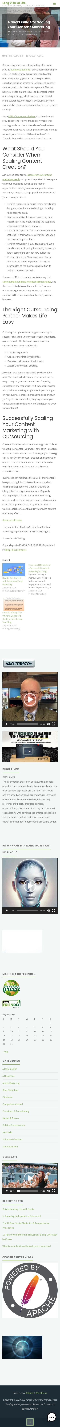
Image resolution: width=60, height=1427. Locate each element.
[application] (29, 699)
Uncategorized (10, 1146)
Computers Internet (12, 1104)
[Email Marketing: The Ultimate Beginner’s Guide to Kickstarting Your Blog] (13, 604)
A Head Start (8, 1076)
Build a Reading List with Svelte (18, 1209)
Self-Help (7, 1132)
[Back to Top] (30, 1422)
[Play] (6, 724)
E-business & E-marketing (15, 1111)
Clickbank (7, 1097)
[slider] (27, 724)
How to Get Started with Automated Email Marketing (12, 581)
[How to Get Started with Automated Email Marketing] (13, 569)
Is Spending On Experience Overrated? (21, 1216)
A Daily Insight (9, 1068)
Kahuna (29, 1392)
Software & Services (12, 1139)
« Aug (5, 1051)
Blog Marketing (10, 1090)
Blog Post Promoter (15, 549)
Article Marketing (21, 31)
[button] (30, 699)
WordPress (41, 1392)
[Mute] (48, 724)
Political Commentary (13, 1125)
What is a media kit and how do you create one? (26, 1246)
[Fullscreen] (53, 724)
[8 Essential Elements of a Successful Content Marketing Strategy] (41, 579)
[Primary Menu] (54, 3)
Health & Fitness (10, 1118)
